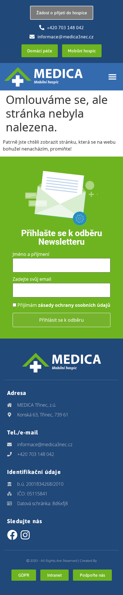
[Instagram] (25, 535)
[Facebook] (12, 535)
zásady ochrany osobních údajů (74, 305)
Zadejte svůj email (32, 279)
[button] (112, 76)
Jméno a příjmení (31, 254)
